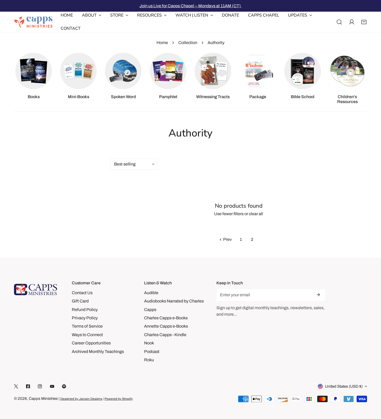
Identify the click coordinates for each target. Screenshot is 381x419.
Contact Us (82, 293)
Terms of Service (87, 326)
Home (162, 42)
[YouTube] (52, 386)
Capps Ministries (43, 398)
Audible (151, 293)
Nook (149, 343)
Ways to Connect (87, 335)
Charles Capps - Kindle (165, 335)
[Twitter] (16, 386)
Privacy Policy (85, 318)
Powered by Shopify (118, 399)
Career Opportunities (91, 343)
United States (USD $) (344, 386)
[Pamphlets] (168, 71)
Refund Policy (85, 309)
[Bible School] (302, 71)
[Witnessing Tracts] (213, 71)
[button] (364, 22)
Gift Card (80, 301)
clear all (256, 214)
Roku (149, 360)
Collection (187, 42)
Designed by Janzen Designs (81, 399)
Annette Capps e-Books (166, 326)
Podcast (151, 351)
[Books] (33, 71)
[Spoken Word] (123, 71)
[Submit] (318, 295)
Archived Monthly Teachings (98, 351)
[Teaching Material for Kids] (347, 71)
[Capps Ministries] (33, 22)
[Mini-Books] (78, 71)
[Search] (339, 22)
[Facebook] (28, 386)
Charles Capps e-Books (166, 318)
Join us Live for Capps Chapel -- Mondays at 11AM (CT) (190, 6)
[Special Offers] (257, 71)
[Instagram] (40, 386)
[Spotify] (64, 386)
